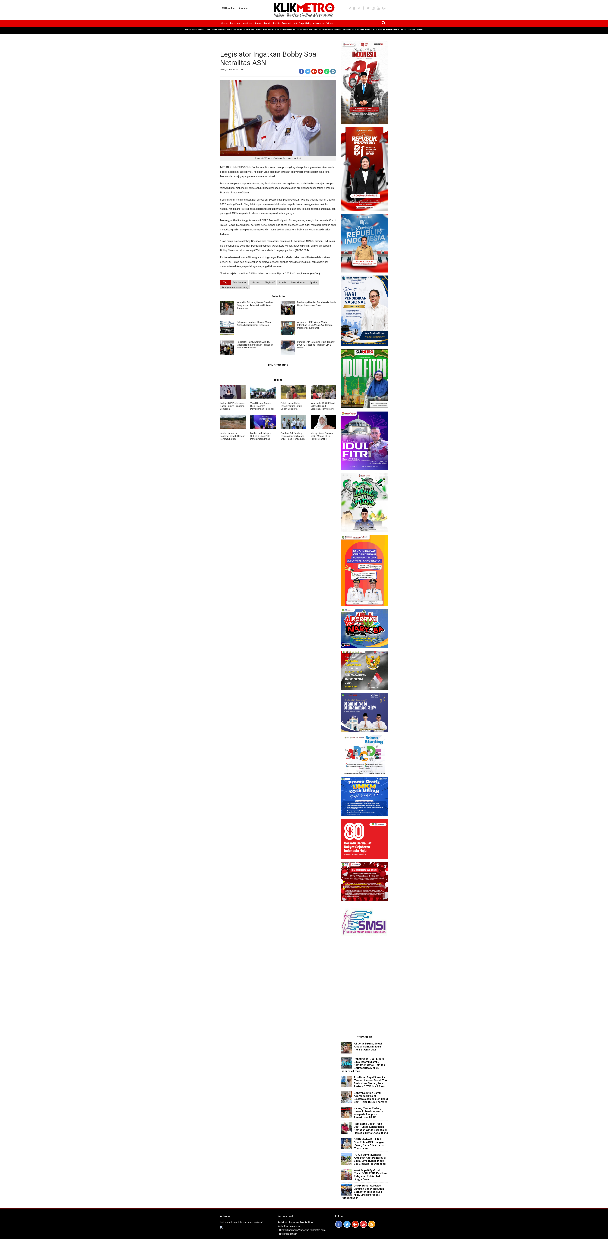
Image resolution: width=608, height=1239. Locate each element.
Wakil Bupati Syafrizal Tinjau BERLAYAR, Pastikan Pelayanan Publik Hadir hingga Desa (370, 1175)
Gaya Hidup (305, 23)
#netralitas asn (298, 282)
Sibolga (381, 29)
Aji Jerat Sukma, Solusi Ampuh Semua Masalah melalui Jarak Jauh (368, 1046)
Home (224, 23)
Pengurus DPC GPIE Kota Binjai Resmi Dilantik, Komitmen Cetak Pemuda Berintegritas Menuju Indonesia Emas (363, 1065)
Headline (230, 8)
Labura (368, 29)
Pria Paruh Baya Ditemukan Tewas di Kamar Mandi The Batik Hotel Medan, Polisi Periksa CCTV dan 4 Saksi (370, 1082)
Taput (229, 29)
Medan (188, 29)
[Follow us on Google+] (355, 1224)
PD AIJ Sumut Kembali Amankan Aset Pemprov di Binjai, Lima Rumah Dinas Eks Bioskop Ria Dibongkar (370, 1159)
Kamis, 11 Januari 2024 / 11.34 (232, 70)
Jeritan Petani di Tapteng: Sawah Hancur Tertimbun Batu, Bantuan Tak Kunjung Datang (232, 439)
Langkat (202, 29)
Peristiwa (235, 23)
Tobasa (419, 29)
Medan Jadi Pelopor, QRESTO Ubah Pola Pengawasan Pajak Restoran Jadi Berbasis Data (262, 439)
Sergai (259, 29)
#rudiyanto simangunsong (235, 287)
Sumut (257, 23)
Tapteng (411, 29)
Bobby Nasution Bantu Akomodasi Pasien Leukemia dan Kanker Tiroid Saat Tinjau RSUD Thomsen (371, 1097)
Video (329, 23)
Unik (295, 23)
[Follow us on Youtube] (363, 1224)
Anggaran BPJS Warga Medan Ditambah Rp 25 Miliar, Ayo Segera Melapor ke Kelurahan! (314, 325)
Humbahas (359, 29)
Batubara (238, 29)
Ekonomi (286, 23)
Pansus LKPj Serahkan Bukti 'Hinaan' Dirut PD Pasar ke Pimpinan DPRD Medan (316, 345)
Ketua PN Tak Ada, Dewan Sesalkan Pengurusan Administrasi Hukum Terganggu (255, 305)
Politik (267, 23)
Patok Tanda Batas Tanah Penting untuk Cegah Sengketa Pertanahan (291, 407)
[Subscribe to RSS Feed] (371, 1224)
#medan (283, 282)
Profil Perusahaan (287, 1233)
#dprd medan (240, 282)
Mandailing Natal (287, 29)
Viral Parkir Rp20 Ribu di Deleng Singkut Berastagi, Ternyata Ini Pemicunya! (323, 407)
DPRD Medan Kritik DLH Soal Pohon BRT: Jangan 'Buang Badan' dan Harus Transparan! (369, 1144)
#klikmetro (255, 282)
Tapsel (403, 29)
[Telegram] (333, 71)
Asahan (337, 29)
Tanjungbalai (315, 29)
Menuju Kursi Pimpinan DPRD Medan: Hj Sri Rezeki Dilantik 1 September (322, 437)
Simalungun (327, 29)
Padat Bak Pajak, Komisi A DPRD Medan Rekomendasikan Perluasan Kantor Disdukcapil (255, 345)
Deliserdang (249, 29)
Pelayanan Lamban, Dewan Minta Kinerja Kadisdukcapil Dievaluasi (254, 323)
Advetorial (318, 23)
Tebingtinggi (302, 29)
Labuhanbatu (348, 29)
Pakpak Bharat (392, 29)
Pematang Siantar (271, 29)
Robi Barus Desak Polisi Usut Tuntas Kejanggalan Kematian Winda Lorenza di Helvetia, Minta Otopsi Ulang (371, 1128)
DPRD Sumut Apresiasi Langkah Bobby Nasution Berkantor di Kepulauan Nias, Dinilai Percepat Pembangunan (362, 1191)
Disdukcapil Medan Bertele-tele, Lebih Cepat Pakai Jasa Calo (316, 304)
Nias (375, 29)
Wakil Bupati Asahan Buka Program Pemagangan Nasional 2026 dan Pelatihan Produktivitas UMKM (262, 409)
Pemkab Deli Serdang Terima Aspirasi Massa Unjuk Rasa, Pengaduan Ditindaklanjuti (293, 437)
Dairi (214, 29)
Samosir (222, 29)
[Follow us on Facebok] (338, 1224)
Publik (276, 23)
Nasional (247, 23)
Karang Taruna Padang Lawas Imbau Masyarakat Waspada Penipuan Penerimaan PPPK (369, 1113)
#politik (313, 282)
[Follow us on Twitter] (347, 1224)
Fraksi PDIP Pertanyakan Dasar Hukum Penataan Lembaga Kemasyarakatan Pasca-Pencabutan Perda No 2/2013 (232, 410)
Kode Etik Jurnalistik (289, 1226)
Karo (209, 29)
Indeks (244, 8)
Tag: (225, 282)
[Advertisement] (364, 987)
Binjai (194, 29)
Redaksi (282, 1222)
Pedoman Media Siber (301, 1222)
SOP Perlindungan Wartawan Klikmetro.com (302, 1230)
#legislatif (270, 282)
